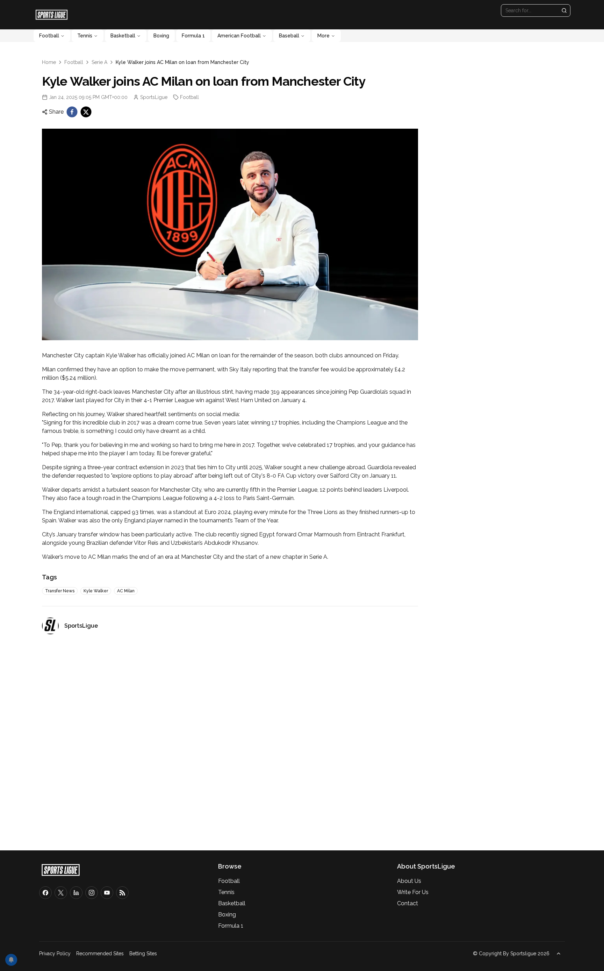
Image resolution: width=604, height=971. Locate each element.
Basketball (122, 35)
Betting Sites (143, 953)
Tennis (84, 35)
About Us (409, 881)
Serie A (99, 62)
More (323, 35)
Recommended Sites (100, 953)
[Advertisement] (230, 739)
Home (49, 62)
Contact (407, 903)
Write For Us (413, 892)
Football (49, 35)
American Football (239, 35)
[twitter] (86, 111)
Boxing (161, 35)
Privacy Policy (55, 953)
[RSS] (122, 892)
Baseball (289, 35)
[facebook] (72, 111)
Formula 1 (193, 35)
